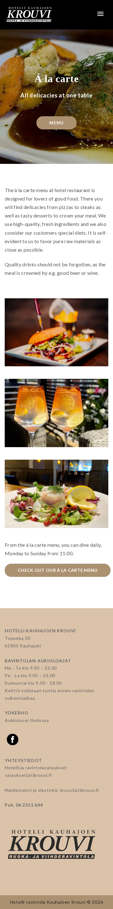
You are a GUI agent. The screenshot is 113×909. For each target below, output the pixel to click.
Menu (56, 122)
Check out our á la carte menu (58, 570)
